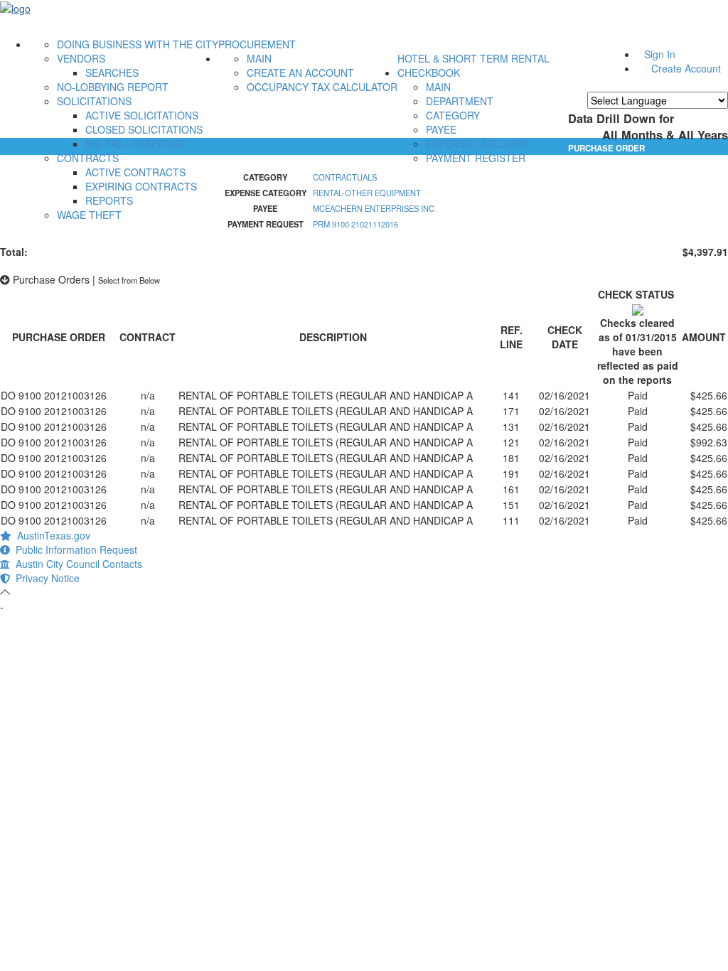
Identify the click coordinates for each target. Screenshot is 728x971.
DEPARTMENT (459, 101)
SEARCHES (112, 72)
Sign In (659, 54)
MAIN (259, 58)
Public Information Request (73, 549)
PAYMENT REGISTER (475, 158)
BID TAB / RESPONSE (135, 143)
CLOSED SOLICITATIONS (144, 129)
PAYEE (441, 129)
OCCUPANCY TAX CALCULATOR (322, 87)
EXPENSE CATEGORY (477, 143)
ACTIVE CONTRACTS (135, 172)
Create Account (686, 68)
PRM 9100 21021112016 (355, 224)
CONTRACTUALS (345, 177)
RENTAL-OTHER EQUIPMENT (367, 192)
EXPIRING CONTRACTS (141, 186)
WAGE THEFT (89, 215)
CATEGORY (453, 115)
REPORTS (109, 200)
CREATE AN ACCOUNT (300, 72)
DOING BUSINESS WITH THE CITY (137, 44)
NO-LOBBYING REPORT (112, 87)
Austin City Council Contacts (76, 564)
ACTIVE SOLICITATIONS (141, 115)
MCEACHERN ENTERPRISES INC (373, 208)
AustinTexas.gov (50, 535)
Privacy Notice (45, 578)
